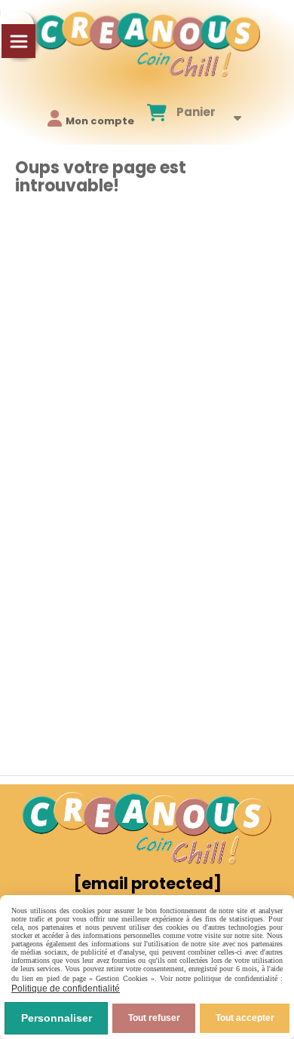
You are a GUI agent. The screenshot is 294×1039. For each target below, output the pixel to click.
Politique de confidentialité (65, 988)
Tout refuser (154, 1018)
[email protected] (147, 883)
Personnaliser (56, 1018)
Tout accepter (245, 1018)
